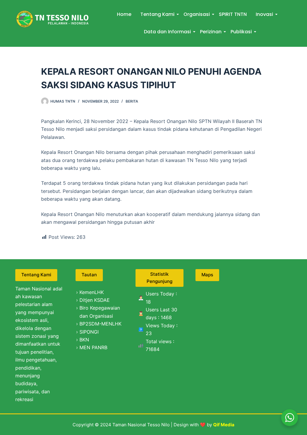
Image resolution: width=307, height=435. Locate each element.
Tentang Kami (157, 14)
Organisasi (196, 14)
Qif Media (223, 425)
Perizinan (211, 31)
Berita (132, 101)
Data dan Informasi (167, 31)
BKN (84, 340)
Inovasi (264, 14)
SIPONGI (89, 332)
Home (124, 14)
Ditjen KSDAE (94, 300)
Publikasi (241, 31)
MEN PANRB (93, 347)
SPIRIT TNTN (233, 14)
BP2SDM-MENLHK (100, 324)
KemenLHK (91, 292)
